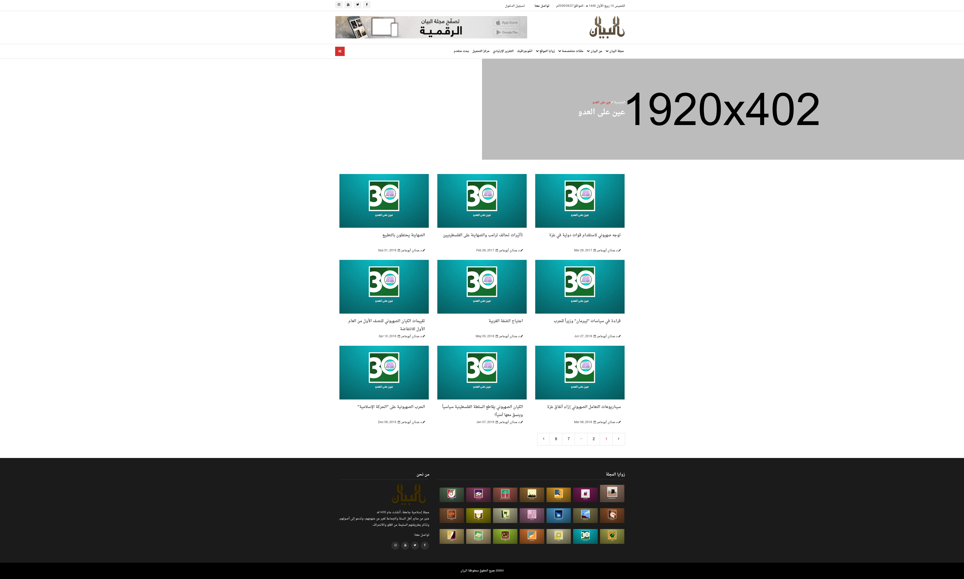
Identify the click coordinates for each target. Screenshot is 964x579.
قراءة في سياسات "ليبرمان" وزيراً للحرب (587, 321)
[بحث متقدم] (340, 51)
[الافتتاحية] (452, 495)
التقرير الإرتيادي (503, 51)
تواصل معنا (541, 6)
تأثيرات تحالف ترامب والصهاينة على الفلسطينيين (483, 235)
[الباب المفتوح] (505, 515)
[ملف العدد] (585, 495)
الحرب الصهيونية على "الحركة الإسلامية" (391, 407)
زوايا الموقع (547, 51)
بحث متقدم (461, 51)
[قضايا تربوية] (559, 495)
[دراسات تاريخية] (452, 515)
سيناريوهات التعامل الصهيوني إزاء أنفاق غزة (584, 407)
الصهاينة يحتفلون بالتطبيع (403, 235)
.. (581, 438)
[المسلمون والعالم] (612, 493)
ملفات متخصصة (572, 51)
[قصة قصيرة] (532, 536)
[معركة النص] (478, 536)
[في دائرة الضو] (559, 515)
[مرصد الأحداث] (585, 515)
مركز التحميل (481, 51)
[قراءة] (478, 515)
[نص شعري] (532, 515)
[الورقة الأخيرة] (612, 515)
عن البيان (596, 51)
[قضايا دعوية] (532, 495)
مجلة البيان (616, 51)
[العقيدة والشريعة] (505, 495)
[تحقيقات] (559, 536)
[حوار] (505, 536)
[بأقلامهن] (452, 536)
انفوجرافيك (524, 51)
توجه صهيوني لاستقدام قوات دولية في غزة (585, 235)
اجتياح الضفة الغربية (506, 321)
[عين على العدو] (585, 536)
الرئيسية (619, 102)
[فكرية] (612, 536)
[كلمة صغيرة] (478, 495)
